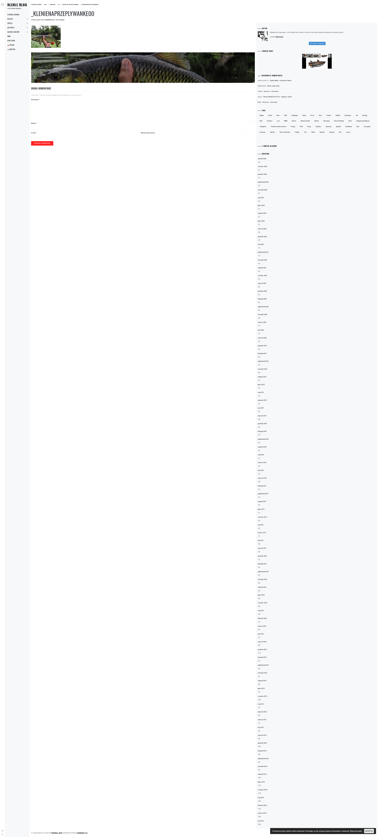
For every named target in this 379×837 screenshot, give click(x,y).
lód (278, 121)
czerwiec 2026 (262, 166)
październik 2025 (263, 182)
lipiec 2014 (261, 782)
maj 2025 (261, 198)
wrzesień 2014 (262, 766)
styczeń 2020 (262, 338)
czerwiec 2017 (262, 517)
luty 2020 (261, 330)
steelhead (348, 126)
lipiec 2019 (261, 385)
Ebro (320, 115)
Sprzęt (10, 23)
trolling (297, 132)
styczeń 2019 (262, 416)
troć (305, 132)
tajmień (272, 132)
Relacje (10, 19)
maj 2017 (261, 525)
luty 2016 (261, 634)
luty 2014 (261, 821)
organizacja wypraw (362, 121)
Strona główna (13, 14)
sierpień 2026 (262, 159)
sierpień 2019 (262, 377)
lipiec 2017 (261, 509)
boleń (270, 115)
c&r (285, 115)
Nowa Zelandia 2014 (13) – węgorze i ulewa (277, 97)
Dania (304, 115)
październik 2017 (263, 494)
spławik (338, 126)
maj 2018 (261, 455)
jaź (357, 115)
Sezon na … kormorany (271, 91)
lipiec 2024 (261, 205)
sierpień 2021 (262, 268)
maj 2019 (261, 392)
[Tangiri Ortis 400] (324, 56)
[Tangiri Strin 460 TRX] (316, 56)
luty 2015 (261, 727)
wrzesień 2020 (262, 314)
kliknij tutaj (279, 37)
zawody (331, 132)
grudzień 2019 (262, 346)
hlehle (62, 20)
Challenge (294, 115)
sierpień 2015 (262, 681)
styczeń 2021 (262, 283)
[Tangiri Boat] (308, 56)
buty (278, 115)
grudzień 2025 (262, 174)
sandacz (318, 126)
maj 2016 (261, 610)
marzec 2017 (262, 533)
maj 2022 (261, 244)
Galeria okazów (13, 32)
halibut (338, 115)
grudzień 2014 (262, 743)
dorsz (312, 115)
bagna (262, 115)
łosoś (348, 132)
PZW (301, 126)
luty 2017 (261, 540)
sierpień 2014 (262, 774)
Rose (259, 102)
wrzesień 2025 (262, 190)
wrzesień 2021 (262, 260)
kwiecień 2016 (262, 618)
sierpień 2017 (262, 501)
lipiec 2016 (261, 595)
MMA (285, 121)
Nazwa (34, 123)
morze (294, 121)
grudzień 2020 (262, 291)
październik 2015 (263, 665)
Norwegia (326, 121)
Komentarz (35, 99)
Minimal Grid (57, 833)
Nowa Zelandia (339, 121)
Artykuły (11, 27)
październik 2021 (263, 252)
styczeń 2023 (262, 229)
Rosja (309, 126)
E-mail (34, 133)
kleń (261, 121)
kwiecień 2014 (262, 805)
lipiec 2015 (261, 688)
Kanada (364, 115)
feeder (328, 115)
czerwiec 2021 (262, 275)
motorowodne (305, 121)
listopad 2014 (262, 751)
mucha (316, 121)
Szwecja (262, 132)
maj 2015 (261, 704)
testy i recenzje (284, 132)
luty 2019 (261, 408)
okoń (350, 121)
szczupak (367, 126)
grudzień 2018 (262, 423)
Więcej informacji (356, 831)
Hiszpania (348, 115)
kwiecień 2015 (262, 712)
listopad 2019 (262, 353)
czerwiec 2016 (262, 603)
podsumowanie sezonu (278, 126)
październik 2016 (263, 571)
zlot (340, 132)
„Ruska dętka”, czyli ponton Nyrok (280, 80)
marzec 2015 (262, 720)
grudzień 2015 (262, 649)
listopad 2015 (262, 657)
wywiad (321, 132)
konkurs (269, 121)
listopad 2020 (262, 299)
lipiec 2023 (261, 221)
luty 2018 (261, 470)
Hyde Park (11, 40)
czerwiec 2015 (262, 696)
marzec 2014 (262, 813)
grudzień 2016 (262, 556)
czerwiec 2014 (262, 790)
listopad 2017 (262, 486)
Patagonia (263, 126)
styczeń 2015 (262, 735)
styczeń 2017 (262, 548)
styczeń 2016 (262, 642)
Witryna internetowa (148, 133)
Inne (9, 36)
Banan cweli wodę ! (273, 86)
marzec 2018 (262, 462)
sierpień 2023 (262, 213)
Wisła (313, 132)
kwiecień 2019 (262, 400)
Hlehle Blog (17, 4)
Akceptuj (369, 831)
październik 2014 (263, 758)
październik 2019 (263, 361)
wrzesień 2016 (262, 579)
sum (357, 126)
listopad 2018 (262, 431)
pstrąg (293, 126)
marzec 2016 (262, 626)
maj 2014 (261, 797)
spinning (328, 126)
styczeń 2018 (262, 478)
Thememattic (82, 833)
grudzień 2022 (262, 236)
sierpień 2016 (262, 587)
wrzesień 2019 (262, 369)
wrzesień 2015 (262, 673)
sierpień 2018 (262, 447)
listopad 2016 (262, 564)
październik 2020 (263, 307)
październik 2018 (263, 439)
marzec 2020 (262, 322)
